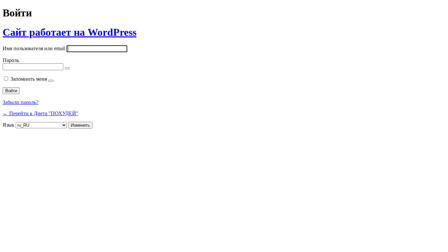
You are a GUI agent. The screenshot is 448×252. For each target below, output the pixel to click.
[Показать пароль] (67, 68)
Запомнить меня (28, 79)
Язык (8, 125)
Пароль (11, 60)
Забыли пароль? (20, 102)
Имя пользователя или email (34, 48)
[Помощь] (50, 81)
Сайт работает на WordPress (69, 32)
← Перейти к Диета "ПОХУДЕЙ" (40, 113)
